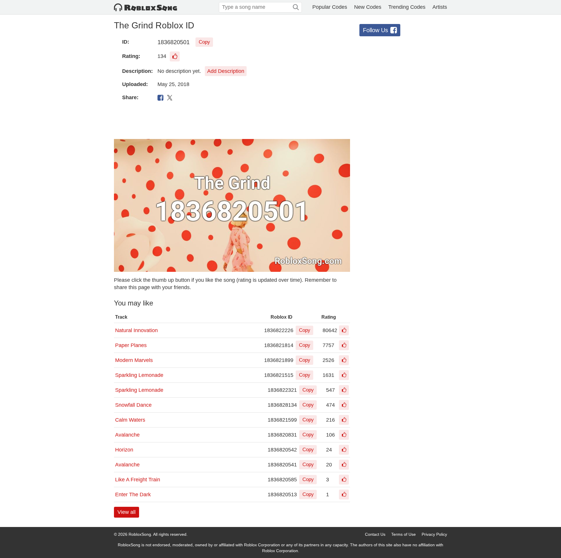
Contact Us (375, 534)
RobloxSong (140, 534)
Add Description (225, 71)
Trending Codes (406, 7)
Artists (439, 7)
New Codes (367, 7)
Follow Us (375, 30)
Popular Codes (329, 7)
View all (126, 512)
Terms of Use (403, 534)
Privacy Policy (434, 534)
